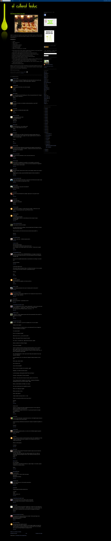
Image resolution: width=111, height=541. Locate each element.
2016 (46, 123)
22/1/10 (14, 446)
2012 (46, 129)
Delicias (14, 145)
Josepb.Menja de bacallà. (17, 304)
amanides (45, 73)
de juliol (47, 136)
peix (44, 94)
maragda (14, 480)
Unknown (14, 207)
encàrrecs (45, 79)
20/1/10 (14, 283)
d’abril (47, 139)
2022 (46, 114)
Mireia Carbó (46, 89)
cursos (45, 78)
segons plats (46, 98)
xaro (13, 278)
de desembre (48, 133)
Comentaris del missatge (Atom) (21, 535)
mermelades (46, 87)
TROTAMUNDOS (16, 252)
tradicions (45, 100)
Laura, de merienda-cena (17, 514)
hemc (45, 83)
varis (45, 102)
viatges (45, 103)
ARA (14, 132)
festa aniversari (46, 82)
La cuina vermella (16, 178)
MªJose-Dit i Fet (15, 292)
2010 (46, 132)
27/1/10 (14, 495)
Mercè (14, 93)
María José (15, 115)
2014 (46, 126)
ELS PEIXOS (15, 237)
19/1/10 (14, 82)
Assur (14, 505)
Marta (14, 124)
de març (47, 141)
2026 (46, 108)
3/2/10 (14, 511)
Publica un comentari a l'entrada (15, 531)
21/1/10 (14, 403)
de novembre (48, 135)
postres (45, 95)
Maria (14, 449)
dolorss (14, 185)
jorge (14, 487)
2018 (46, 120)
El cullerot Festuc (49, 64)
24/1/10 (14, 478)
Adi (13, 436)
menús (45, 86)
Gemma (14, 160)
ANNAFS (14, 312)
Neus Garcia (15, 522)
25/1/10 (14, 485)
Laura (14, 416)
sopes (45, 99)
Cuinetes (14, 243)
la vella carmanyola (16, 223)
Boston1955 (15, 471)
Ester (14, 108)
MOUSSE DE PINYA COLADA (17, 13)
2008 (46, 150)
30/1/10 (14, 502)
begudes (45, 77)
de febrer (47, 142)
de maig (47, 138)
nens (45, 90)
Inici (26, 533)
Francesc (14, 78)
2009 (46, 149)
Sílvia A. (14, 286)
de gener (47, 144)
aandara (14, 85)
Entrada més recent (13, 533)
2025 (46, 109)
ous (44, 91)
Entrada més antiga (39, 533)
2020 (46, 117)
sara (13, 192)
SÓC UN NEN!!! (48, 147)
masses (45, 85)
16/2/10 (14, 529)
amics (45, 74)
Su (13, 101)
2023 (46, 112)
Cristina (14, 429)
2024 (46, 111)
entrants (45, 81)
